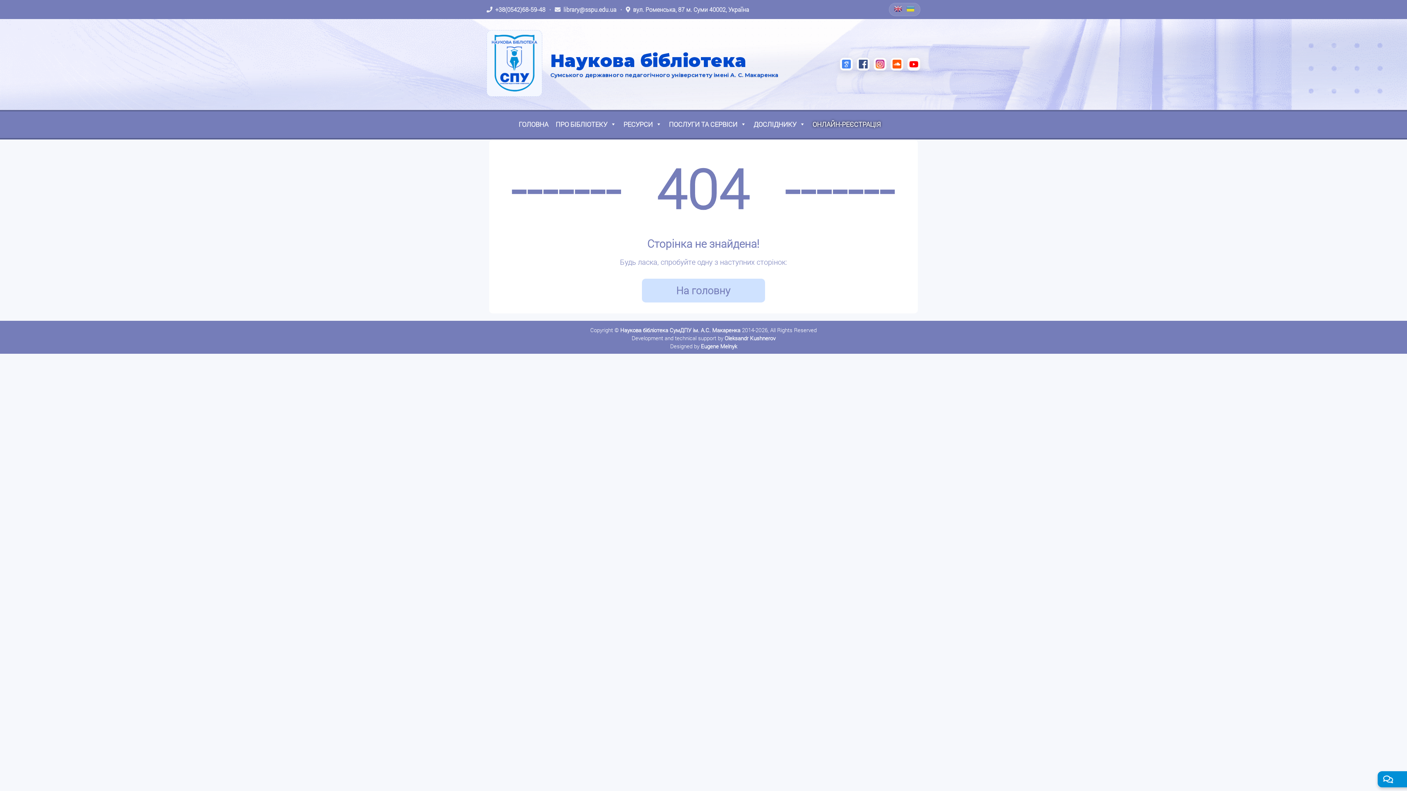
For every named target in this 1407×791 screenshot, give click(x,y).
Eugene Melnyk (719, 346)
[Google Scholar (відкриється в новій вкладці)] (846, 64)
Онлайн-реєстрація (847, 124)
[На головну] (514, 63)
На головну (703, 290)
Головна (534, 124)
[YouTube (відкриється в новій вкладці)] (913, 64)
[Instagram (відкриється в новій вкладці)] (880, 64)
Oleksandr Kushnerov (750, 338)
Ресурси (638, 124)
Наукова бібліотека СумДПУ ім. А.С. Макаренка (680, 330)
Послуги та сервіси (703, 124)
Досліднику (775, 124)
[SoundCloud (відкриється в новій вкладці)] (897, 64)
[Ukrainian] (910, 9)
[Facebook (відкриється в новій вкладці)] (863, 64)
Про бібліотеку (582, 124)
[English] (898, 9)
